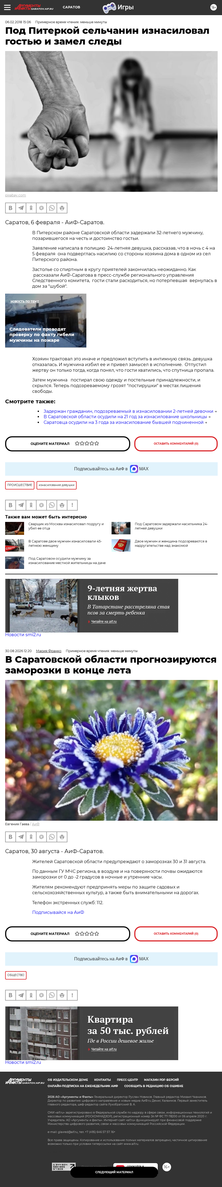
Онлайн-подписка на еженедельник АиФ (83, 1086)
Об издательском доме (68, 1080)
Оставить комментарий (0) (176, 443)
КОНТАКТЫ (102, 1080)
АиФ (36, 824)
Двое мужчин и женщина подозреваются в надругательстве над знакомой (171, 543)
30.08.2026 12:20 (18, 651)
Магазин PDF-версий (161, 1080)
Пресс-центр (127, 1080)
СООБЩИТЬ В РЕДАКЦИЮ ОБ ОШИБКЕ (153, 1086)
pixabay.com (15, 195)
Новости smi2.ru (23, 634)
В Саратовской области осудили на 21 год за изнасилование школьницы (125, 416)
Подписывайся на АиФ (58, 912)
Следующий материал (114, 1172)
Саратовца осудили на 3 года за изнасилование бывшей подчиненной (124, 422)
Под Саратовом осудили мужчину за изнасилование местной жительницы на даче (67, 560)
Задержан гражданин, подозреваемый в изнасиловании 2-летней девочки (128, 411)
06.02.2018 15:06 (18, 22)
